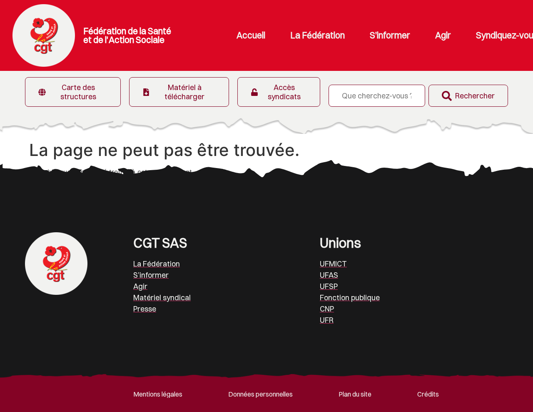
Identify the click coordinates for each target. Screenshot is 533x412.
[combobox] (377, 96)
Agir (443, 35)
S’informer (390, 35)
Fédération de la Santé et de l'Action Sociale (127, 35)
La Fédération (317, 35)
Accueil (251, 35)
